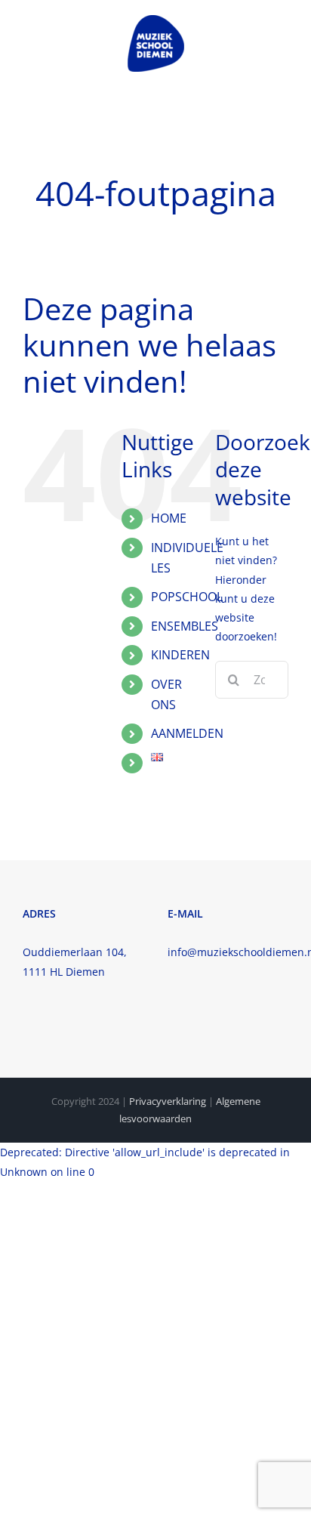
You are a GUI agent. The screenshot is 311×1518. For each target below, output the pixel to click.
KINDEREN (180, 654)
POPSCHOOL (187, 596)
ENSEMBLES (184, 626)
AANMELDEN (187, 733)
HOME (168, 518)
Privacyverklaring (167, 1101)
